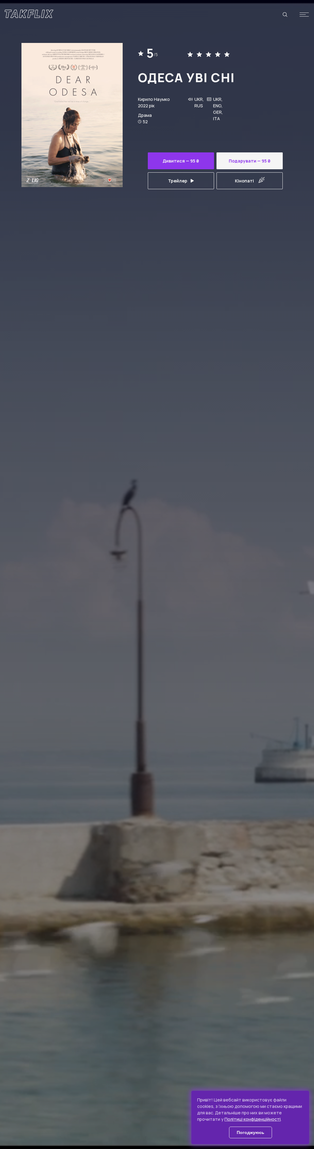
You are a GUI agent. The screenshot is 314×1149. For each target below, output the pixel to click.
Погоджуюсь (250, 1132)
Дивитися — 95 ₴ (181, 161)
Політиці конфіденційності (252, 1119)
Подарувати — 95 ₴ (249, 161)
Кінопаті (244, 181)
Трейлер (177, 181)
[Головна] (29, 13)
